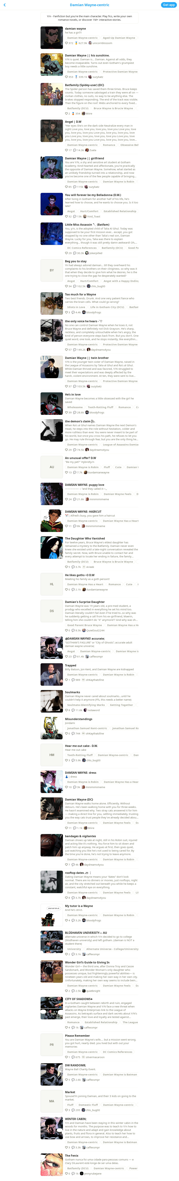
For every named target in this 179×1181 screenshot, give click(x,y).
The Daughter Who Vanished (85, 538)
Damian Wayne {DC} (79, 799)
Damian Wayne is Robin (118, 181)
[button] (169, 5)
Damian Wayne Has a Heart (121, 520)
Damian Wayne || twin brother (87, 358)
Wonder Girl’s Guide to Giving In (87, 962)
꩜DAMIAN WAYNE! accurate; (85, 638)
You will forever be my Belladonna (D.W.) (93, 195)
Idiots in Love (76, 307)
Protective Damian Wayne (120, 71)
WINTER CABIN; (76, 1119)
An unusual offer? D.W (80, 458)
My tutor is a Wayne (79, 906)
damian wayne (75, 29)
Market (70, 1092)
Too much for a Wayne (80, 294)
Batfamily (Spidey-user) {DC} (84, 85)
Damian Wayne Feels (117, 494)
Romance (109, 145)
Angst (71, 211)
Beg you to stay (76, 261)
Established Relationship (120, 211)
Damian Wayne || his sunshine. (87, 55)
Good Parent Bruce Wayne (84, 625)
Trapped (70, 665)
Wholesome (75, 407)
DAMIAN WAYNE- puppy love (84, 485)
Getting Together (121, 705)
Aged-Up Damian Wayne (119, 37)
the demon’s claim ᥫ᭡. (80, 421)
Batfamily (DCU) (77, 108)
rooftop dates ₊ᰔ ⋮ (78, 873)
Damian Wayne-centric (82, 37)
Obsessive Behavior (133, 145)
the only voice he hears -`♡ (83, 321)
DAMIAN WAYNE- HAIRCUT (83, 512)
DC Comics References (81, 247)
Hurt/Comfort (89, 211)
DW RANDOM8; (75, 1065)
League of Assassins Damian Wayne (126, 444)
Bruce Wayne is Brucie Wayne (113, 108)
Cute (118, 467)
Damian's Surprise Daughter (85, 602)
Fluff (107, 467)
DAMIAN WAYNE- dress (80, 773)
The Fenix (71, 1156)
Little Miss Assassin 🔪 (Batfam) (87, 225)
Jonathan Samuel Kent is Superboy (135, 728)
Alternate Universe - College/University (112, 949)
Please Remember (77, 1036)
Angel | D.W (73, 122)
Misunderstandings (78, 719)
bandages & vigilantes (80, 836)
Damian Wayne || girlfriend (84, 158)
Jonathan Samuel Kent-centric (87, 728)
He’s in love (73, 394)
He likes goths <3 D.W (79, 575)
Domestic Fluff (88, 1104)
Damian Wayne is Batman (120, 1074)
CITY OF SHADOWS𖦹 (78, 999)
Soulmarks (72, 692)
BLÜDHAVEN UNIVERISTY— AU (86, 933)
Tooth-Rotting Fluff (100, 407)
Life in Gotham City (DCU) (107, 307)
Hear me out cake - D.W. (81, 746)
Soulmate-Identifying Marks (86, 705)
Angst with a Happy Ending (122, 281)
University (74, 949)
